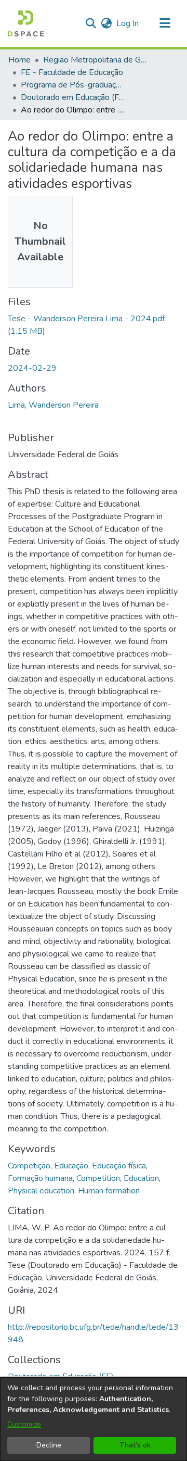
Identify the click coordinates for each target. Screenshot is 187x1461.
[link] (61, 1376)
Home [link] (19, 60)
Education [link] (141, 1178)
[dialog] (93, 1419)
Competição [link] (29, 1166)
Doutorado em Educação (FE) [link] (73, 97)
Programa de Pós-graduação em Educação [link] (73, 85)
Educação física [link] (119, 1166)
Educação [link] (71, 1166)
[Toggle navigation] (164, 23)
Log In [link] (128, 23)
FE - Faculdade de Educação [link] (72, 72)
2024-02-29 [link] (32, 368)
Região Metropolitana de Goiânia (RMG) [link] (95, 60)
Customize (24, 1424)
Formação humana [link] (40, 1178)
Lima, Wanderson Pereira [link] (53, 405)
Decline (48, 1445)
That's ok (135, 1445)
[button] (26, 23)
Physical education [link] (41, 1190)
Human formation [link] (109, 1190)
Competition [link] (98, 1178)
